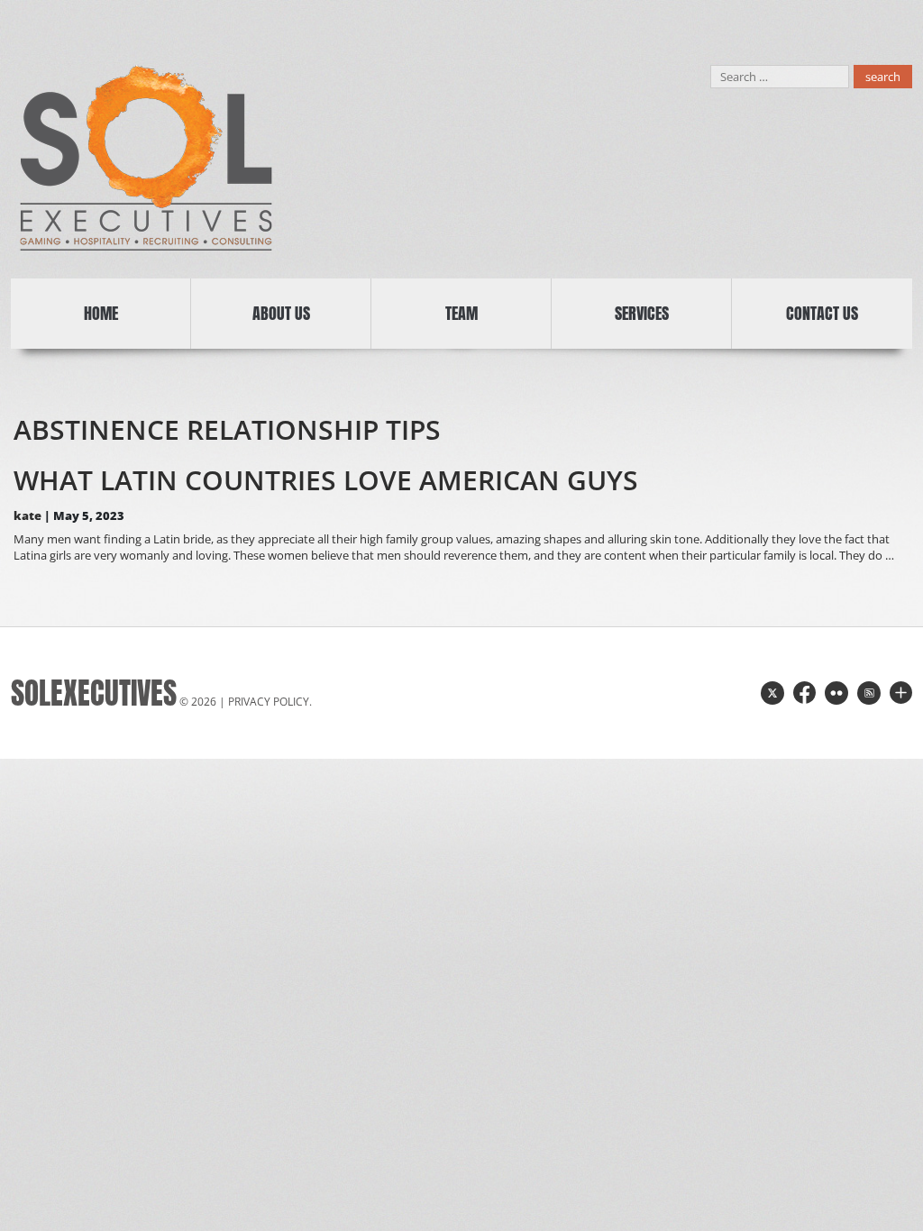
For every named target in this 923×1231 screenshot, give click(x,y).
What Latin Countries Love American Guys (326, 479)
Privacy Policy (268, 701)
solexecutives (94, 693)
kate (27, 515)
